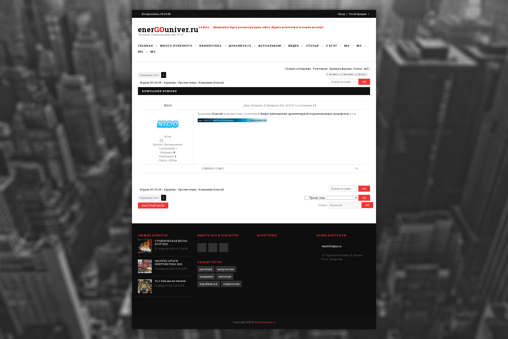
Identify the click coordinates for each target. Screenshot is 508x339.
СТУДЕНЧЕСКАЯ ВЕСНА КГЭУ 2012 (171, 242)
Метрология (225, 269)
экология (224, 276)
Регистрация (358, 14)
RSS (366, 68)
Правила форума (340, 68)
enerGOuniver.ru (265, 322)
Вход (341, 14)
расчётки (206, 269)
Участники (320, 68)
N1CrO (168, 105)
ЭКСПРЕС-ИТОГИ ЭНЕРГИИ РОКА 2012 (168, 262)
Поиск (357, 68)
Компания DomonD (211, 82)
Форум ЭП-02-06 (151, 82)
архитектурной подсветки (306, 113)
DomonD (217, 113)
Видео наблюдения (274, 113)
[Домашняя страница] (220, 168)
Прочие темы (187, 82)
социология (231, 284)
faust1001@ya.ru (332, 246)
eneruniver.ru (168, 29)
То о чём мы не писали (170, 281)
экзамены (206, 276)
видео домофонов (336, 113)
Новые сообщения (298, 68)
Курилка (170, 82)
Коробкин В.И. (209, 284)
